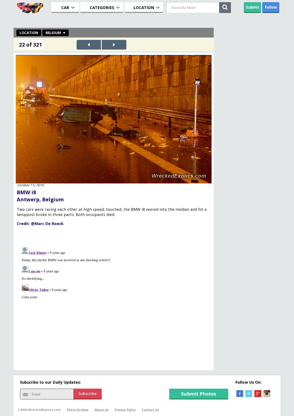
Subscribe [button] (88, 393)
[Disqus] (113, 299)
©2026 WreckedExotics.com (39, 410)
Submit (252, 7)
